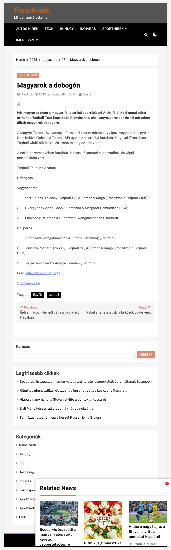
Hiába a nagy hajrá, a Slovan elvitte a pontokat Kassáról (147, 531)
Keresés (23, 346)
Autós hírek (27, 29)
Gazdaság (26, 472)
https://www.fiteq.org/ (43, 273)
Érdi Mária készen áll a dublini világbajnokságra (57, 408)
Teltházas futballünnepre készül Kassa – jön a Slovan (60, 417)
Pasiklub (31, 10)
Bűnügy (67, 29)
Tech (49, 29)
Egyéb (37, 294)
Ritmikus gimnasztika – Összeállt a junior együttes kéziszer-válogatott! (73, 390)
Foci (22, 463)
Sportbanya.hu (28, 283)
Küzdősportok (29, 490)
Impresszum (27, 40)
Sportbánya (28, 499)
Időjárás (88, 29)
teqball (54, 294)
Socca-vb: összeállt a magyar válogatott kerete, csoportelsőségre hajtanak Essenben (86, 382)
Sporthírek (113, 29)
